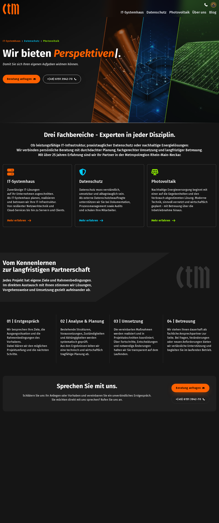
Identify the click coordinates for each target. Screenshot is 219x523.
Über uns (199, 12)
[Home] (11, 8)
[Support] (213, 5)
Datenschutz (156, 12)
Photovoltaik (179, 12)
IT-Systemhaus (132, 12)
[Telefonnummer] (206, 5)
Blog (212, 12)
